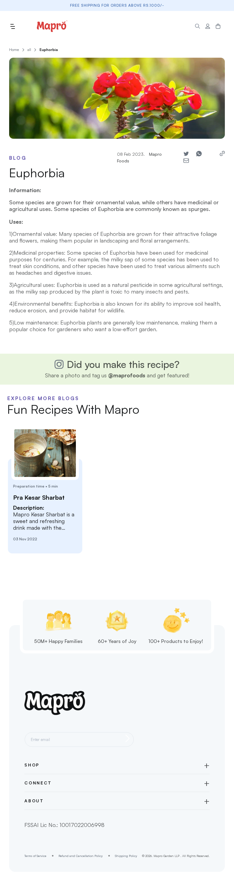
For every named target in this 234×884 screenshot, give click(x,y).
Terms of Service (35, 856)
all (29, 49)
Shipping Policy (126, 856)
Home (14, 49)
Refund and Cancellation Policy (80, 856)
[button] (12, 26)
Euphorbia (49, 49)
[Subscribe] (127, 738)
